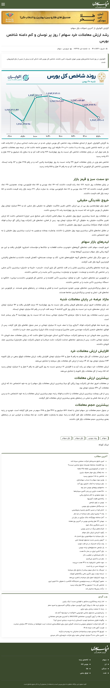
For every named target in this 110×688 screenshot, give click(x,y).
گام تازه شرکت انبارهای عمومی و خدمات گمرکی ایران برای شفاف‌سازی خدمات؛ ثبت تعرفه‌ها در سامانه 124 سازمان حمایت (59, 624)
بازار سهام (79, 438)
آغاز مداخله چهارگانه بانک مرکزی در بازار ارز (88, 517)
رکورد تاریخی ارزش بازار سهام (93, 532)
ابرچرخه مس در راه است (95, 566)
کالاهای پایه (83, 660)
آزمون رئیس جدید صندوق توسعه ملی (89, 540)
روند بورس (92, 438)
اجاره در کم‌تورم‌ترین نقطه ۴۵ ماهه (90, 469)
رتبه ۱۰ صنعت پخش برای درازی (92, 609)
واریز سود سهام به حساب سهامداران (90, 480)
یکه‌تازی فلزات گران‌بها (95, 499)
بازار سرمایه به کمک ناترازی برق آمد (90, 484)
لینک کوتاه (104, 444)
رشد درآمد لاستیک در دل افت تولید (91, 544)
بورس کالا (84, 664)
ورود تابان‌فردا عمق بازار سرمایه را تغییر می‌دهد (86, 577)
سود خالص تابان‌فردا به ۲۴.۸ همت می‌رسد (88, 562)
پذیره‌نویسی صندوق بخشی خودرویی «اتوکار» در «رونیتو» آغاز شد (79, 613)
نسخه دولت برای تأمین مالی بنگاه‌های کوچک (87, 574)
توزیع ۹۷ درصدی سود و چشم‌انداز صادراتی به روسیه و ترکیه (81, 631)
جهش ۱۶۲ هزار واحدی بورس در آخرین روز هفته (86, 521)
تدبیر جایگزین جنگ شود (95, 525)
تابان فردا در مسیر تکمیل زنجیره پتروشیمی (88, 510)
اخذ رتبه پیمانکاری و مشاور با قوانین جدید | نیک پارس (83, 601)
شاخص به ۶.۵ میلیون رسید (93, 476)
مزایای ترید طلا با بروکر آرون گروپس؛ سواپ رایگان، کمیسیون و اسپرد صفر (76, 605)
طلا (87, 669)
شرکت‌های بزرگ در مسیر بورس (92, 529)
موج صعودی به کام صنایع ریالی (92, 495)
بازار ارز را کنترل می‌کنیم (95, 559)
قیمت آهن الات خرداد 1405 (94, 628)
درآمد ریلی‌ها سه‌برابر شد (95, 589)
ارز (106, 664)
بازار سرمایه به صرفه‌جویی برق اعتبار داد (89, 536)
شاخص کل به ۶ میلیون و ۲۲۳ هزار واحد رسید (87, 585)
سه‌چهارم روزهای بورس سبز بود (92, 487)
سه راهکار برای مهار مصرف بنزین (92, 472)
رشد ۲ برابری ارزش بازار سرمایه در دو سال (89, 514)
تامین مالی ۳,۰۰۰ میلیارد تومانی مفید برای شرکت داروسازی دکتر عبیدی (77, 635)
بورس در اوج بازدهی (96, 502)
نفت (105, 673)
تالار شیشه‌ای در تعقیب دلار (93, 555)
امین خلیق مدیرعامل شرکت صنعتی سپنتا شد (87, 461)
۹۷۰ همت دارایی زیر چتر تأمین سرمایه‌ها (89, 491)
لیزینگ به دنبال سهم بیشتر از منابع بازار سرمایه (86, 570)
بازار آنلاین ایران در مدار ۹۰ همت (92, 551)
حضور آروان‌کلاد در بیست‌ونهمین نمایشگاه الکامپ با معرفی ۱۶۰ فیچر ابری (76, 581)
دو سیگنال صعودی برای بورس (93, 506)
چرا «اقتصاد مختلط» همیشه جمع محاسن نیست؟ (86, 465)
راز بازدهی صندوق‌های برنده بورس (91, 547)
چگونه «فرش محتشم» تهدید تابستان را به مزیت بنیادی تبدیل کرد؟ (79, 620)
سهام (59, 49)
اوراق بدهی (84, 673)
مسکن (104, 669)
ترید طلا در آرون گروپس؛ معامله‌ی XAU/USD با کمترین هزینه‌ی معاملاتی (76, 616)
